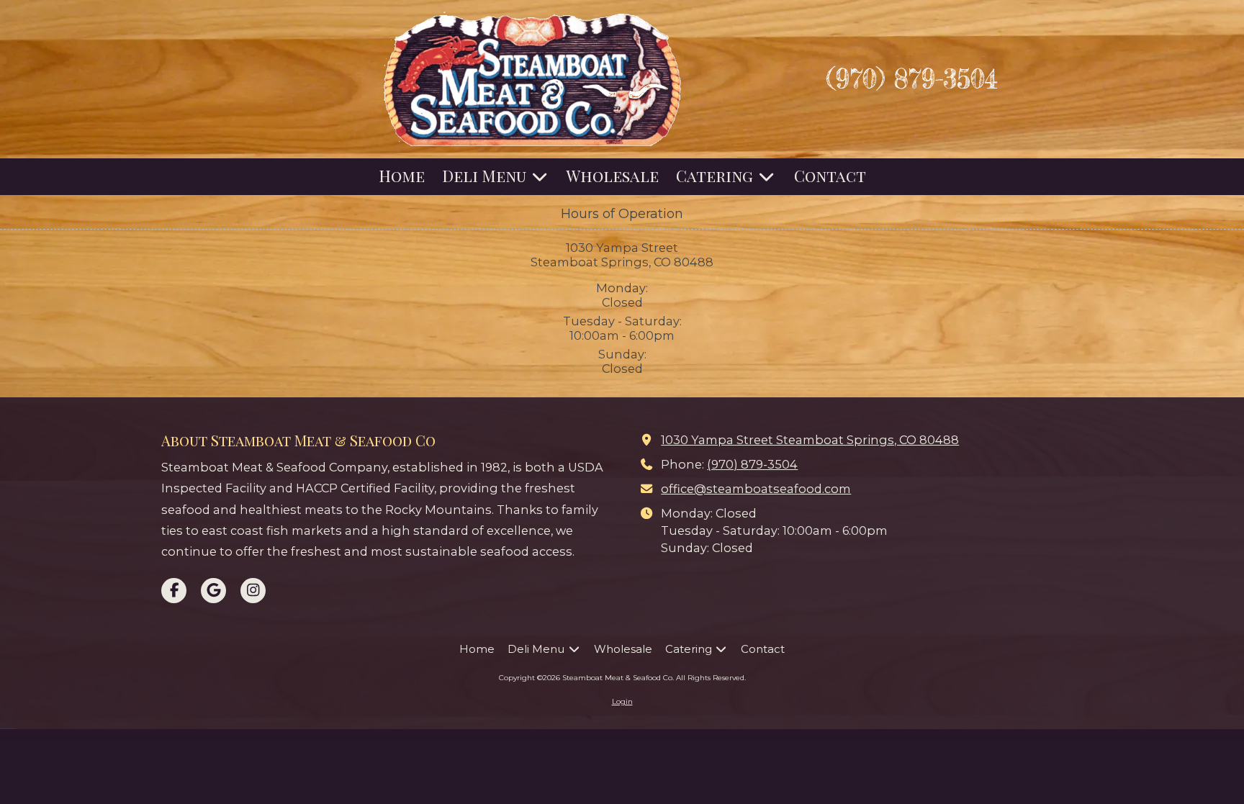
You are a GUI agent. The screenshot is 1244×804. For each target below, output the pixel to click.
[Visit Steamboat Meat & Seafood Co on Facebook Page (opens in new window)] (173, 590)
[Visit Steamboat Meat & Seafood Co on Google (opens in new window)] (213, 590)
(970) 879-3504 (752, 464)
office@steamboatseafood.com (756, 489)
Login (622, 701)
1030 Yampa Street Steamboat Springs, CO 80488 (810, 440)
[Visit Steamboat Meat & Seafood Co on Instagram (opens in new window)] (253, 590)
